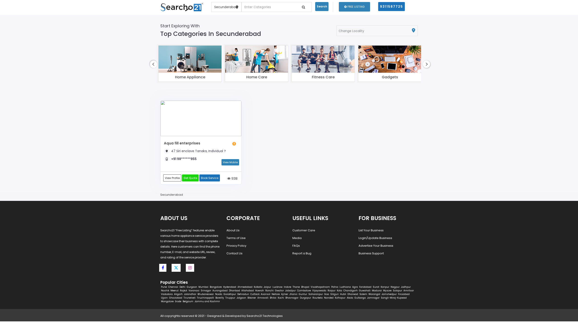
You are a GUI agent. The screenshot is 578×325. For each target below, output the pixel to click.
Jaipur (267, 287)
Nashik (165, 290)
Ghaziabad (175, 297)
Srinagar (206, 290)
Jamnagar (373, 297)
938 (234, 178)
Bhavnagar (291, 297)
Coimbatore (304, 290)
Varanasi (194, 290)
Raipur (332, 290)
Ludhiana (345, 287)
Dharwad (352, 294)
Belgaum (188, 301)
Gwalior (279, 290)
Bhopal (305, 287)
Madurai (377, 290)
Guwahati (365, 290)
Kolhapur (340, 297)
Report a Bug (301, 253)
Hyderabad (229, 287)
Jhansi (293, 294)
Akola (350, 297)
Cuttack (254, 294)
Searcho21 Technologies (265, 316)
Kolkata (258, 287)
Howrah (259, 290)
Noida (218, 294)
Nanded (328, 297)
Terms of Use (236, 238)
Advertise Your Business (376, 246)
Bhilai (273, 297)
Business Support (371, 253)
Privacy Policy (236, 246)
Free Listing (356, 7)
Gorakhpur (230, 294)
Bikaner (251, 297)
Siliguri (334, 294)
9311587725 (391, 6)
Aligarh (178, 294)
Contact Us (234, 253)
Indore (287, 287)
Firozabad (404, 294)
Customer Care (303, 230)
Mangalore (167, 301)
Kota (339, 290)
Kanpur (385, 287)
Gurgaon (192, 287)
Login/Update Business (375, 238)
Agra (355, 287)
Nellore (276, 294)
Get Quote (190, 178)
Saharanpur (315, 294)
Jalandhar (190, 294)
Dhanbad (234, 290)
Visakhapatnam (320, 287)
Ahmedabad (245, 287)
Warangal (374, 294)
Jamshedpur (389, 294)
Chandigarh (350, 290)
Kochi (281, 297)
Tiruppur (230, 297)
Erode (178, 301)
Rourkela (317, 297)
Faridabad (365, 287)
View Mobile (230, 162)
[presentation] (153, 64)
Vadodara (167, 294)
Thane (296, 287)
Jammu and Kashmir (207, 301)
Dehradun (243, 294)
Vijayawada (319, 290)
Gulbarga (360, 297)
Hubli (343, 294)
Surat (376, 287)
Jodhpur (406, 287)
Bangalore (216, 287)
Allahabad (247, 290)
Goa (326, 294)
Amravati (262, 297)
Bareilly (219, 297)
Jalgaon (241, 297)
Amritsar (408, 290)
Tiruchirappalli (205, 297)
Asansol (265, 294)
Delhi (182, 287)
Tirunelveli (190, 297)
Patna (334, 287)
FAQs (296, 246)
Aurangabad (220, 290)
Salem (363, 294)
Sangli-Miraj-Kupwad (394, 297)
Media (297, 238)
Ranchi (269, 290)
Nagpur (395, 287)
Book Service (209, 178)
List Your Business (371, 230)
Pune (164, 287)
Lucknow (277, 287)
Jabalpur (290, 290)
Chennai (173, 287)
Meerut (174, 290)
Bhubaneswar (206, 294)
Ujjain (164, 297)
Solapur (397, 290)
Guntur (303, 294)
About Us (233, 230)
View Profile (172, 178)
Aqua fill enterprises (182, 143)
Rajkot (183, 290)
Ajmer (284, 294)
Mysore (387, 290)
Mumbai (203, 287)
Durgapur (305, 297)
